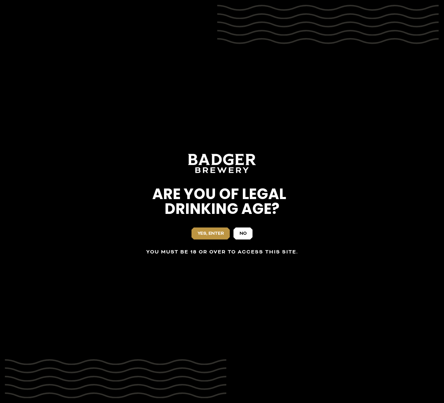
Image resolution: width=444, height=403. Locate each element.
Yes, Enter (211, 233)
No (243, 233)
